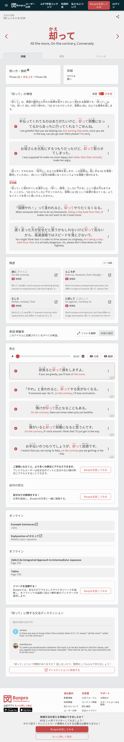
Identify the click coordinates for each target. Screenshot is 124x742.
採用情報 (68, 702)
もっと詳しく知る (23, 705)
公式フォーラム (89, 697)
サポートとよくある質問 (109, 703)
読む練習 (86, 706)
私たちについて (71, 706)
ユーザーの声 (70, 710)
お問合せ (104, 697)
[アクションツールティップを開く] (108, 126)
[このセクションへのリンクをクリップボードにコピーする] (32, 70)
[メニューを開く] (6, 5)
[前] (6, 36)
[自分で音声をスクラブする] (44, 356)
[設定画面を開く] (83, 356)
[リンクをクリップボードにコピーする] (117, 16)
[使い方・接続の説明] (28, 71)
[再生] (15, 126)
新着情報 (68, 697)
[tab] (23, 56)
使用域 (70, 76)
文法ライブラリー (89, 711)
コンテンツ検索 (89, 702)
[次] (117, 36)
